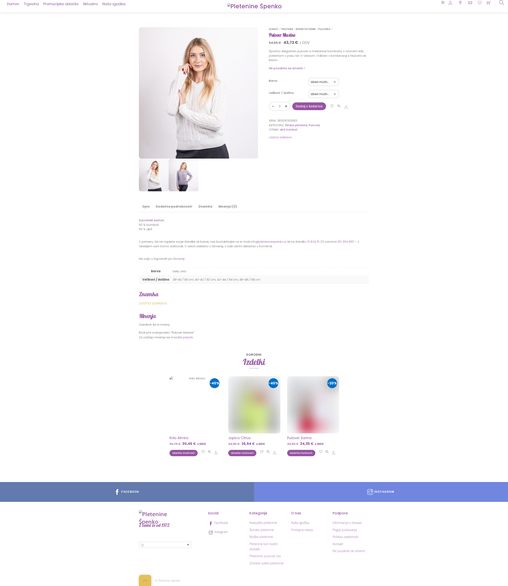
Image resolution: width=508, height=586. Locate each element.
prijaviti (188, 337)
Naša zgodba (300, 523)
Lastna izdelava (280, 137)
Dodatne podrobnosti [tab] (174, 206)
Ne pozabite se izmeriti (349, 551)
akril (282, 130)
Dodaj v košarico (309, 106)
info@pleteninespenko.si (268, 242)
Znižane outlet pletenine (266, 563)
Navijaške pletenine (263, 523)
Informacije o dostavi (347, 523)
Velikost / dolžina (281, 93)
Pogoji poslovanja (345, 530)
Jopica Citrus (239, 438)
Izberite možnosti (183, 453)
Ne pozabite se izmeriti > (287, 68)
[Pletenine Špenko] (254, 6)
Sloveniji (179, 259)
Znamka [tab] (205, 206)
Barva (273, 81)
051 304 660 (345, 242)
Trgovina (287, 29)
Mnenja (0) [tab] (227, 206)
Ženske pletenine (306, 29)
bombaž (291, 130)
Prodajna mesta (302, 530)
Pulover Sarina (299, 438)
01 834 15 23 (315, 242)
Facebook (221, 523)
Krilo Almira (178, 438)
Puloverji (324, 29)
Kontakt (338, 544)
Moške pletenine (261, 537)
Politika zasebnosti (345, 537)
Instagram (221, 532)
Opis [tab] (146, 206)
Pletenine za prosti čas (265, 556)
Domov (273, 29)
